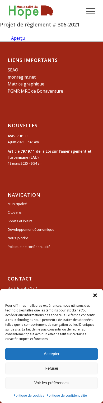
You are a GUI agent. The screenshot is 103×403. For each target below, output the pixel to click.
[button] (95, 295)
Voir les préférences (51, 383)
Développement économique (31, 229)
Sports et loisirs (20, 221)
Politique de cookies (29, 395)
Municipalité (17, 203)
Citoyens (15, 212)
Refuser (51, 368)
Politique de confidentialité (67, 395)
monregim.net (22, 77)
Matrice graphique (26, 84)
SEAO (13, 70)
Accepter (51, 353)
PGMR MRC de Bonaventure (35, 91)
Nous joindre (18, 238)
